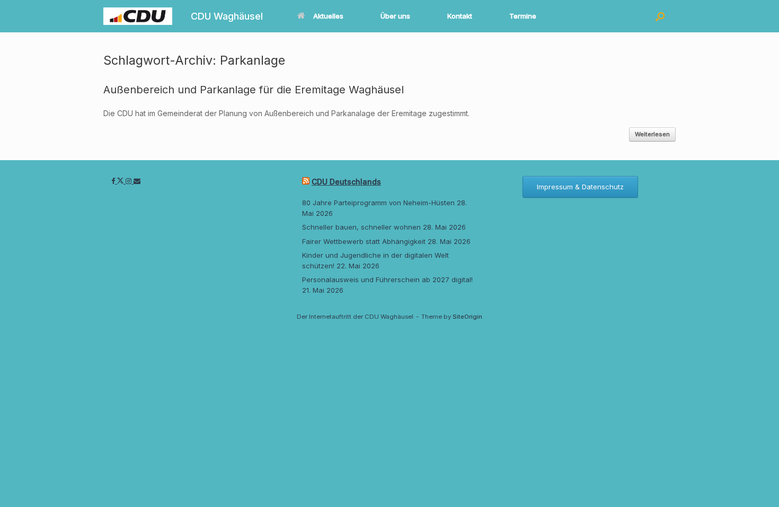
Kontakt (459, 16)
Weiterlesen (652, 134)
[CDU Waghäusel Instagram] (130, 181)
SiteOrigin (467, 316)
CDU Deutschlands (346, 181)
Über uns (395, 16)
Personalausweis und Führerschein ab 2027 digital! (387, 279)
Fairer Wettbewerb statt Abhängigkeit (364, 241)
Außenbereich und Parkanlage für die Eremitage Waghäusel (253, 89)
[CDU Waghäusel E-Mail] (137, 181)
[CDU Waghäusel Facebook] (114, 181)
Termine (522, 16)
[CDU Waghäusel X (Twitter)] (121, 181)
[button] (660, 16)
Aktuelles (328, 16)
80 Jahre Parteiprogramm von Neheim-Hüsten (378, 202)
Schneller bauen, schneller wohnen (361, 227)
